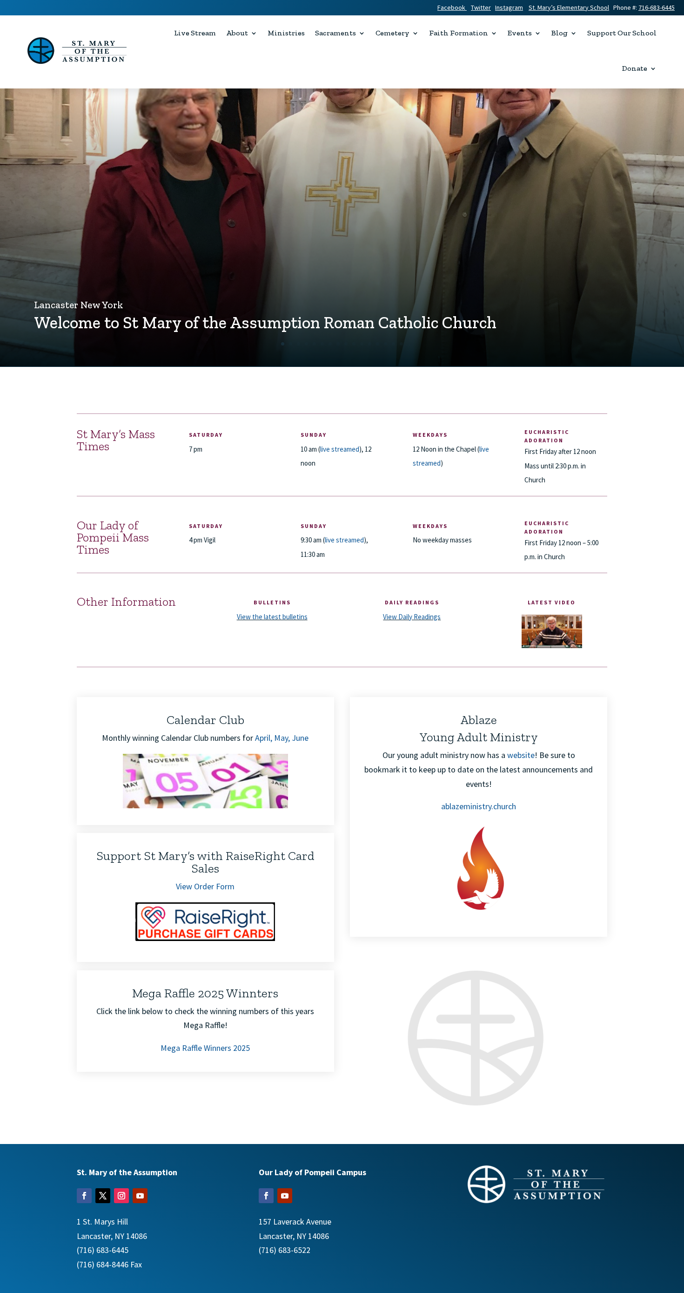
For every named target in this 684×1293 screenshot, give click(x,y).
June (300, 737)
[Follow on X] (102, 1195)
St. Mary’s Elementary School (569, 7)
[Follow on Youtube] (140, 1195)
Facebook (452, 7)
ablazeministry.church (478, 806)
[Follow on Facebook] (84, 1195)
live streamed (339, 449)
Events (520, 32)
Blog (559, 32)
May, (283, 737)
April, (263, 737)
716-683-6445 (656, 7)
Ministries (286, 32)
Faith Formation (458, 32)
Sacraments (335, 32)
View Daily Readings (412, 616)
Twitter (481, 7)
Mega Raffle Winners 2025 (205, 1048)
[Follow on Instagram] (121, 1195)
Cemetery (392, 32)
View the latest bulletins (272, 616)
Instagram (509, 7)
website (521, 755)
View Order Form (205, 886)
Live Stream (195, 32)
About (237, 32)
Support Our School (622, 32)
